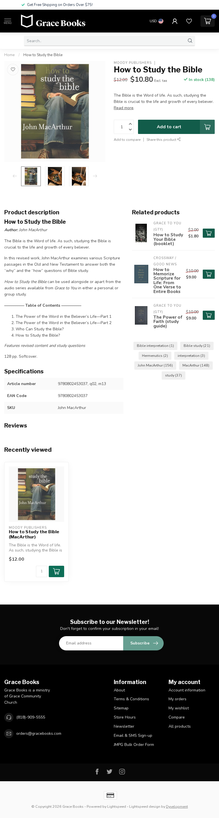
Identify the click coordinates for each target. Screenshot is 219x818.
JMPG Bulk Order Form (134, 744)
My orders (177, 699)
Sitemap (121, 708)
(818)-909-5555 (30, 717)
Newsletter (124, 726)
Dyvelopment (177, 806)
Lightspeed (116, 806)
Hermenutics (155, 355)
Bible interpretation (155, 345)
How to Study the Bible (43, 55)
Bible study (197, 345)
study (173, 375)
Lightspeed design (144, 806)
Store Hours (125, 717)
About (119, 690)
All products (180, 726)
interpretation (191, 355)
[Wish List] (189, 21)
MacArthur (195, 365)
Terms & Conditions (131, 699)
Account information (187, 690)
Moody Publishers (133, 62)
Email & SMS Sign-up (133, 735)
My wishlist (179, 708)
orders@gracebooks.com (38, 733)
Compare (177, 717)
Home (9, 55)
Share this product (162, 139)
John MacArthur (155, 365)
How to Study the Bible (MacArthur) (34, 534)
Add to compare (127, 139)
